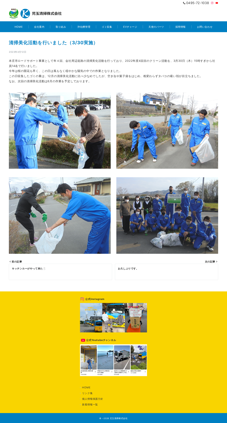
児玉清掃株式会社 (119, 418)
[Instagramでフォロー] (212, 3)
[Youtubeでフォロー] (217, 3)
